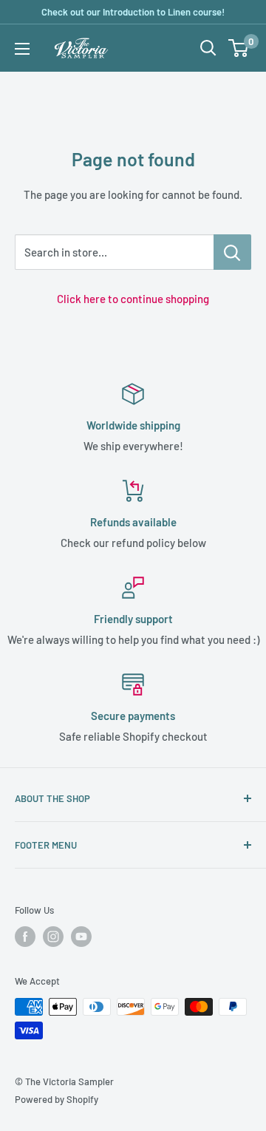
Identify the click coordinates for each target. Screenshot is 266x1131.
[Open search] (208, 48)
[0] (239, 48)
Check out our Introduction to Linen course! (133, 12)
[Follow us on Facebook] (25, 936)
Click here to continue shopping (133, 298)
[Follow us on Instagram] (53, 936)
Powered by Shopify (56, 1099)
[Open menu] (22, 49)
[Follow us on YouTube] (81, 936)
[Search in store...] (232, 252)
